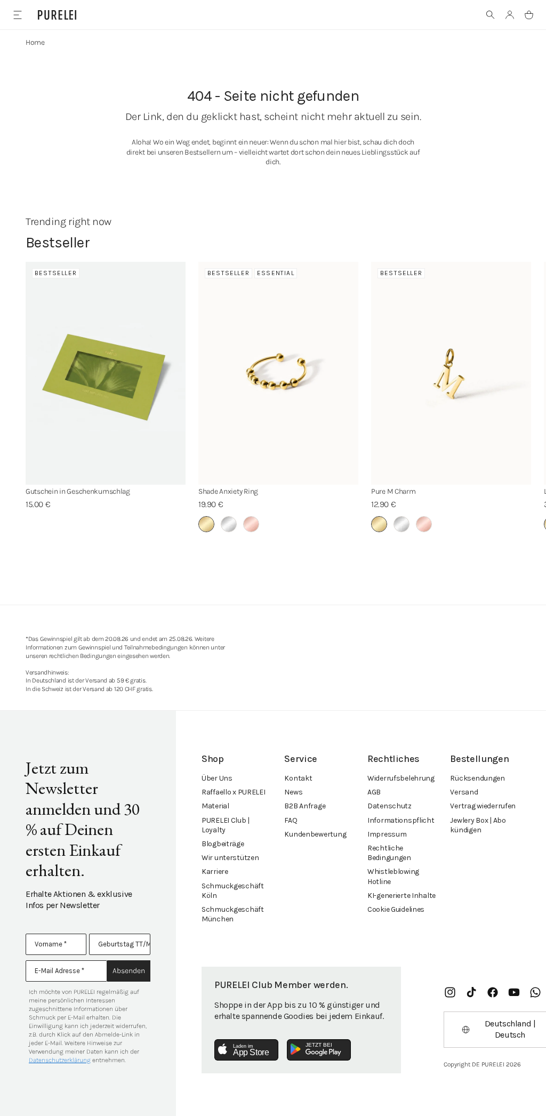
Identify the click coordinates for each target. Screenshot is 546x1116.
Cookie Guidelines (395, 909)
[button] (490, 14)
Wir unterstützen (230, 857)
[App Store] (246, 1050)
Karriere (215, 871)
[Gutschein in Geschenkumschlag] (106, 373)
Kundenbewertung (315, 834)
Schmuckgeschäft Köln (233, 890)
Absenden (129, 970)
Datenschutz (389, 805)
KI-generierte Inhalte (401, 895)
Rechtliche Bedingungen (389, 853)
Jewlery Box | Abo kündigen (477, 825)
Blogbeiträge (223, 843)
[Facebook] (492, 992)
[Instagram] (450, 992)
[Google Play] (319, 1050)
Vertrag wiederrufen (483, 805)
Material (215, 805)
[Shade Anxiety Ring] (278, 373)
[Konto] (509, 14)
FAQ (290, 820)
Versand (464, 792)
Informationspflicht (401, 820)
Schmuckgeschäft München (233, 914)
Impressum (386, 834)
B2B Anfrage (304, 805)
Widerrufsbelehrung (401, 778)
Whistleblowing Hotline (393, 876)
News (293, 792)
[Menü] (17, 14)
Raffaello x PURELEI (234, 792)
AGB (374, 792)
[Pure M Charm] (451, 373)
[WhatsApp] (535, 992)
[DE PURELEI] (57, 15)
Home (35, 42)
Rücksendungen (477, 778)
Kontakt (298, 778)
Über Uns (217, 778)
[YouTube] (514, 992)
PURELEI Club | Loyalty (226, 825)
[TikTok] (471, 992)
